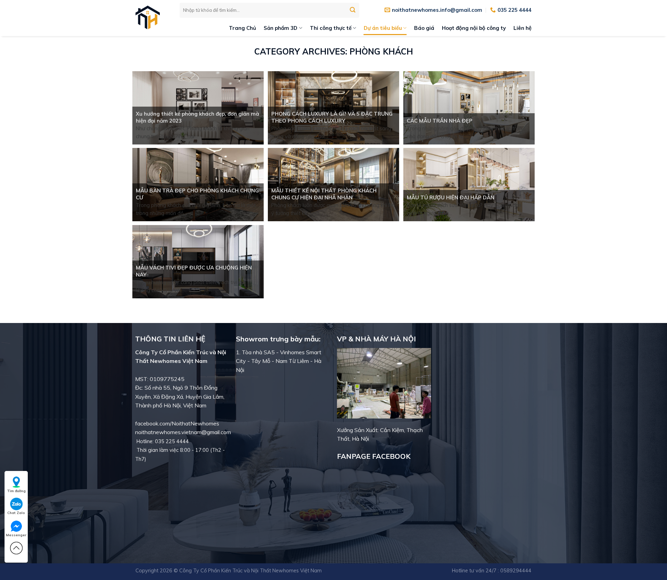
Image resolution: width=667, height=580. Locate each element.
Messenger (16, 535)
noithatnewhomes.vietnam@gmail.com (183, 432)
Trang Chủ (242, 28)
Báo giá (424, 28)
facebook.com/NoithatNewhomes (177, 423)
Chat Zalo (16, 513)
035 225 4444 (172, 441)
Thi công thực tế (331, 28)
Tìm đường (16, 491)
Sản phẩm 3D (280, 28)
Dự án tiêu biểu (383, 28)
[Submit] (353, 10)
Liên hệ (522, 28)
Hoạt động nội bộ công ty (474, 28)
